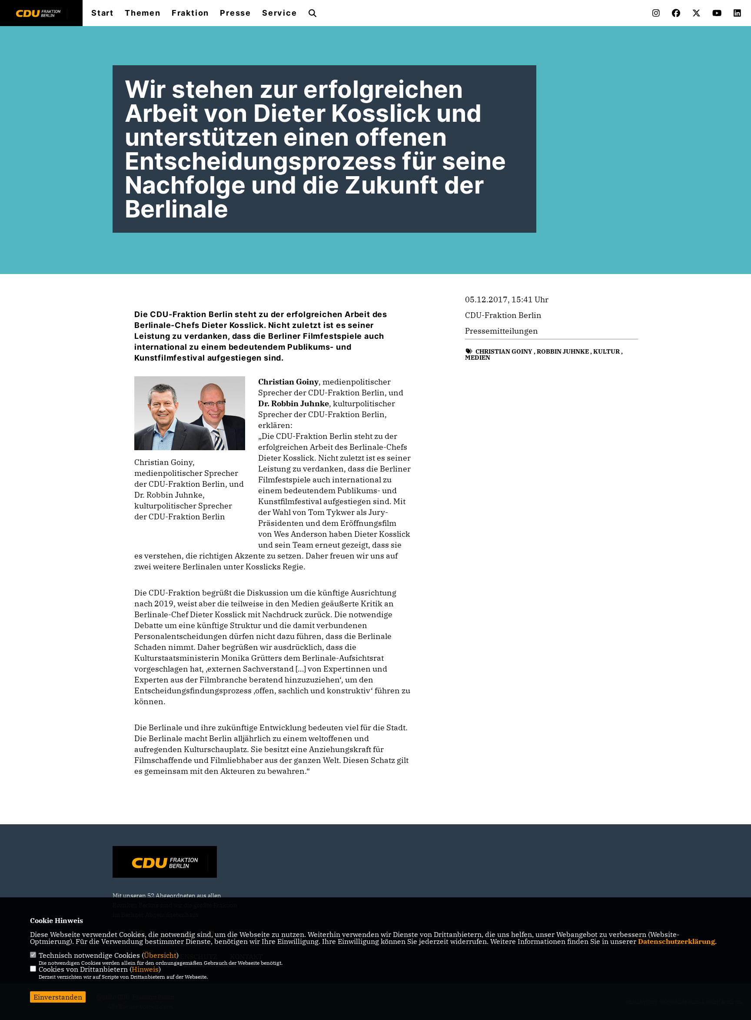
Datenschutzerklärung (676, 941)
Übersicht (160, 955)
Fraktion (190, 13)
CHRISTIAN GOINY (503, 351)
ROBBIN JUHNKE (563, 351)
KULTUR (606, 351)
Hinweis (145, 969)
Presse (235, 13)
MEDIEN (477, 357)
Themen (143, 13)
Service (279, 13)
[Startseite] (164, 863)
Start (102, 13)
